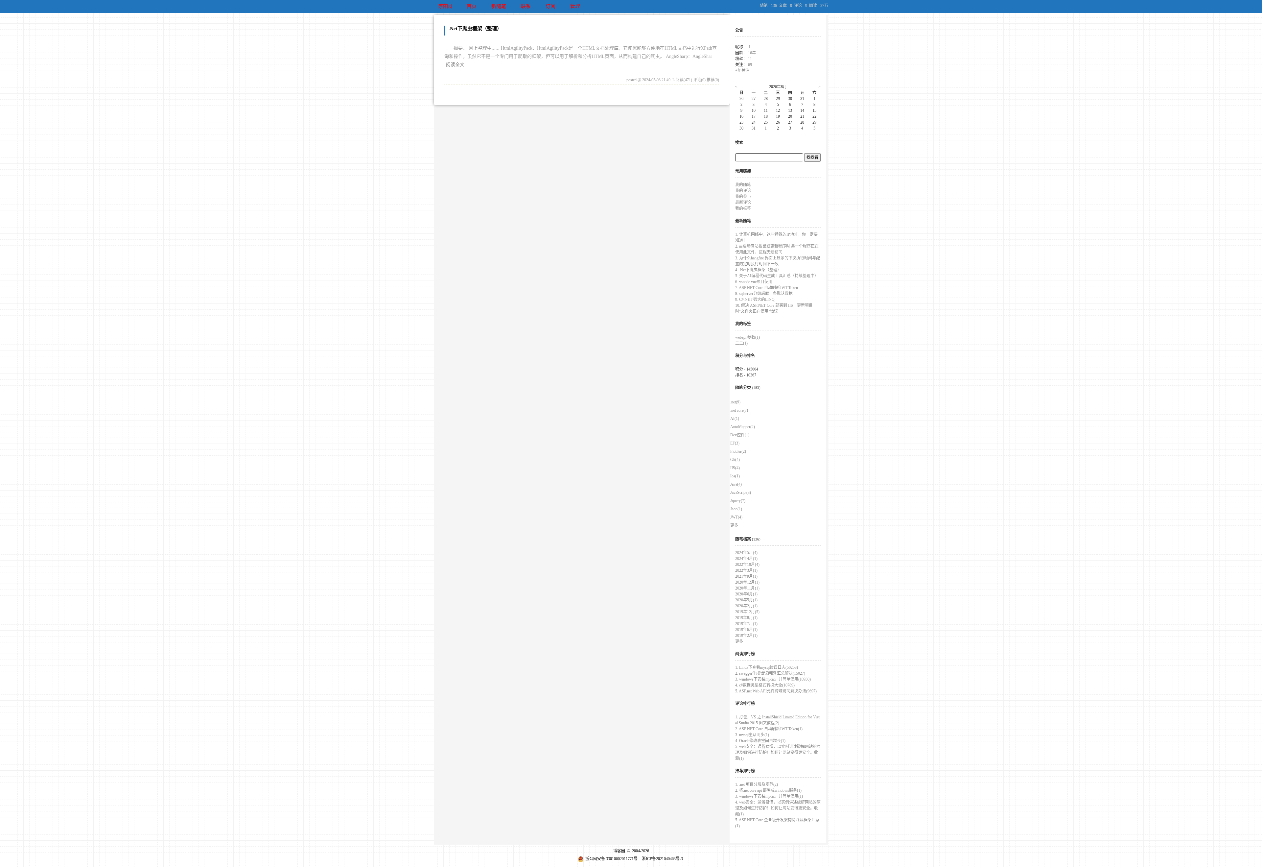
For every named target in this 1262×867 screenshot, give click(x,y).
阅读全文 (455, 64)
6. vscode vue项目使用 (753, 281)
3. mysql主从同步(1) (752, 735)
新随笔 (498, 6)
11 (750, 59)
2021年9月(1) (746, 576)
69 (750, 64)
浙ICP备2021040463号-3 (662, 858)
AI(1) (734, 418)
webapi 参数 (747, 337)
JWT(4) (736, 517)
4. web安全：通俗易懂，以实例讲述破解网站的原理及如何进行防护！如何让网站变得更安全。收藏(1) (778, 808)
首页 (472, 6)
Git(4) (735, 459)
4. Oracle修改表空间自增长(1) (760, 740)
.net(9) (735, 402)
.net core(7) (739, 410)
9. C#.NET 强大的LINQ (755, 299)
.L (749, 47)
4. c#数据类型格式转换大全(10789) (765, 685)
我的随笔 (743, 184)
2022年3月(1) (746, 570)
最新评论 (743, 202)
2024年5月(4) (746, 552)
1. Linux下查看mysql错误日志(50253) (766, 667)
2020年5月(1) (746, 600)
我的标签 (743, 208)
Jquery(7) (737, 500)
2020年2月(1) (746, 606)
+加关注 (742, 70)
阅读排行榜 (745, 654)
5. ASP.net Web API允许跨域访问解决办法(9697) (776, 691)
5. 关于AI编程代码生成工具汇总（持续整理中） (776, 276)
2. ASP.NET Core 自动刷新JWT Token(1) (769, 729)
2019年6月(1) (746, 629)
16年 (752, 53)
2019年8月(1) (746, 617)
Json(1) (736, 509)
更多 (734, 525)
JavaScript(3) (740, 492)
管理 (575, 6)
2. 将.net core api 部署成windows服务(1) (768, 790)
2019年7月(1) (746, 623)
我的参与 (743, 196)
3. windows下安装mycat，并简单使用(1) (769, 796)
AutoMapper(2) (742, 426)
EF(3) (734, 443)
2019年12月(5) (747, 612)
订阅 (550, 6)
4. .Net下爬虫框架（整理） (758, 270)
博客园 (444, 6)
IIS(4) (735, 468)
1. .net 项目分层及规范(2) (756, 784)
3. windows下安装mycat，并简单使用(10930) (773, 679)
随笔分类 (743, 387)
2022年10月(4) (747, 564)
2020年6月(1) (746, 594)
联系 (526, 6)
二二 (741, 343)
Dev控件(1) (739, 435)
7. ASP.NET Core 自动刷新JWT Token (766, 287)
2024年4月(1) (746, 558)
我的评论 (743, 190)
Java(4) (736, 484)
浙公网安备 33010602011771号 (611, 858)
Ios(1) (735, 476)
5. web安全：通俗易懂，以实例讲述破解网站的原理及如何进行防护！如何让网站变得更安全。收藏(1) (778, 752)
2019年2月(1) (746, 635)
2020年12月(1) (747, 582)
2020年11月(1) (747, 588)
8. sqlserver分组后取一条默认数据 (764, 293)
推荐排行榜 (745, 771)
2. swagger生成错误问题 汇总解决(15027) (770, 673)
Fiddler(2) (738, 451)
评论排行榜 (745, 703)
